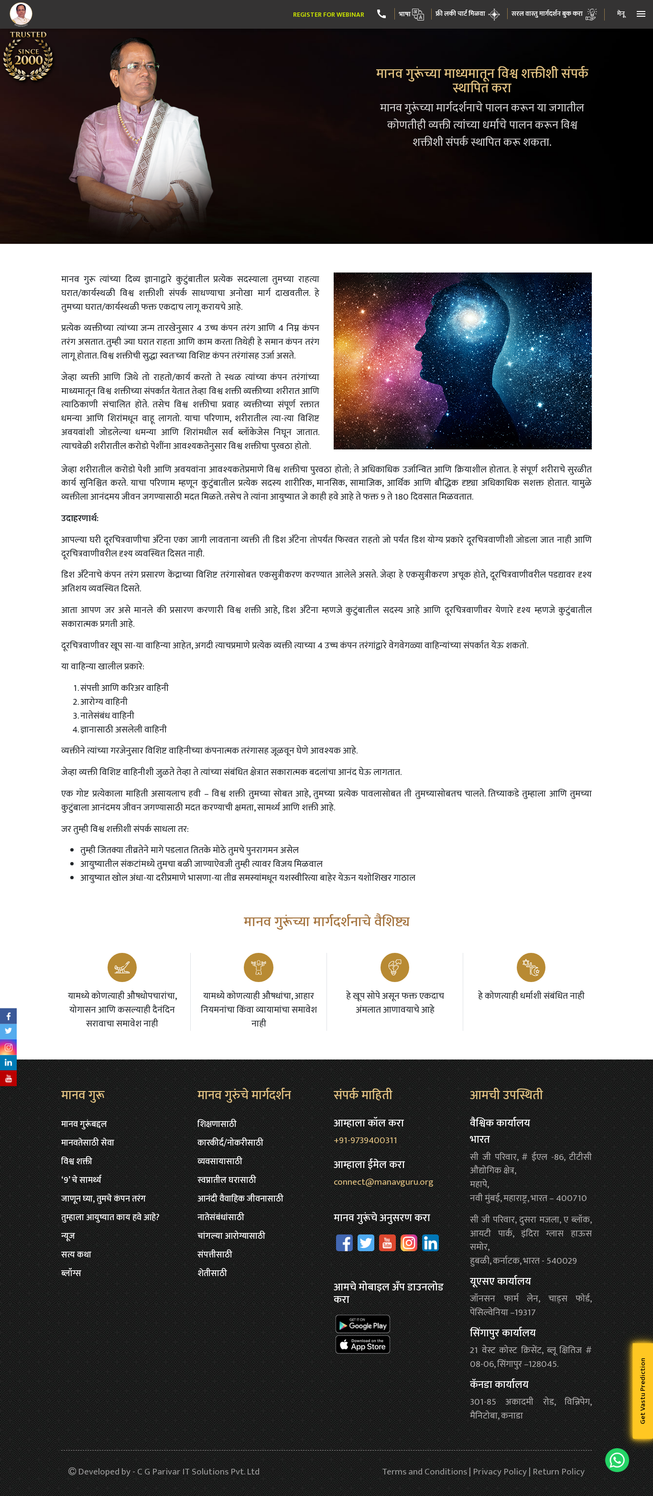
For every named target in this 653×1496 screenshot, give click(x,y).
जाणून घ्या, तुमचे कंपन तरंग (103, 1199)
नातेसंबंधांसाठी (220, 1218)
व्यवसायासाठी (219, 1162)
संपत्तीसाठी (214, 1255)
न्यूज (68, 1236)
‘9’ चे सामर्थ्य (81, 1180)
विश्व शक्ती (76, 1162)
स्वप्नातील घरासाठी (226, 1180)
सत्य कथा (76, 1255)
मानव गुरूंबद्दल (84, 1124)
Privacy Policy (500, 1471)
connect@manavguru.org (384, 1182)
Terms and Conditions (424, 1471)
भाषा (405, 14)
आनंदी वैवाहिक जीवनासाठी (240, 1199)
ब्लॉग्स (71, 1274)
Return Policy (559, 1471)
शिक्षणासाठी (217, 1124)
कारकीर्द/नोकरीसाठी (230, 1143)
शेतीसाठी (212, 1274)
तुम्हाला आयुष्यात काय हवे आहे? (110, 1218)
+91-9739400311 (365, 1140)
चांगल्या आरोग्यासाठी (231, 1236)
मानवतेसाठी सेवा (87, 1143)
